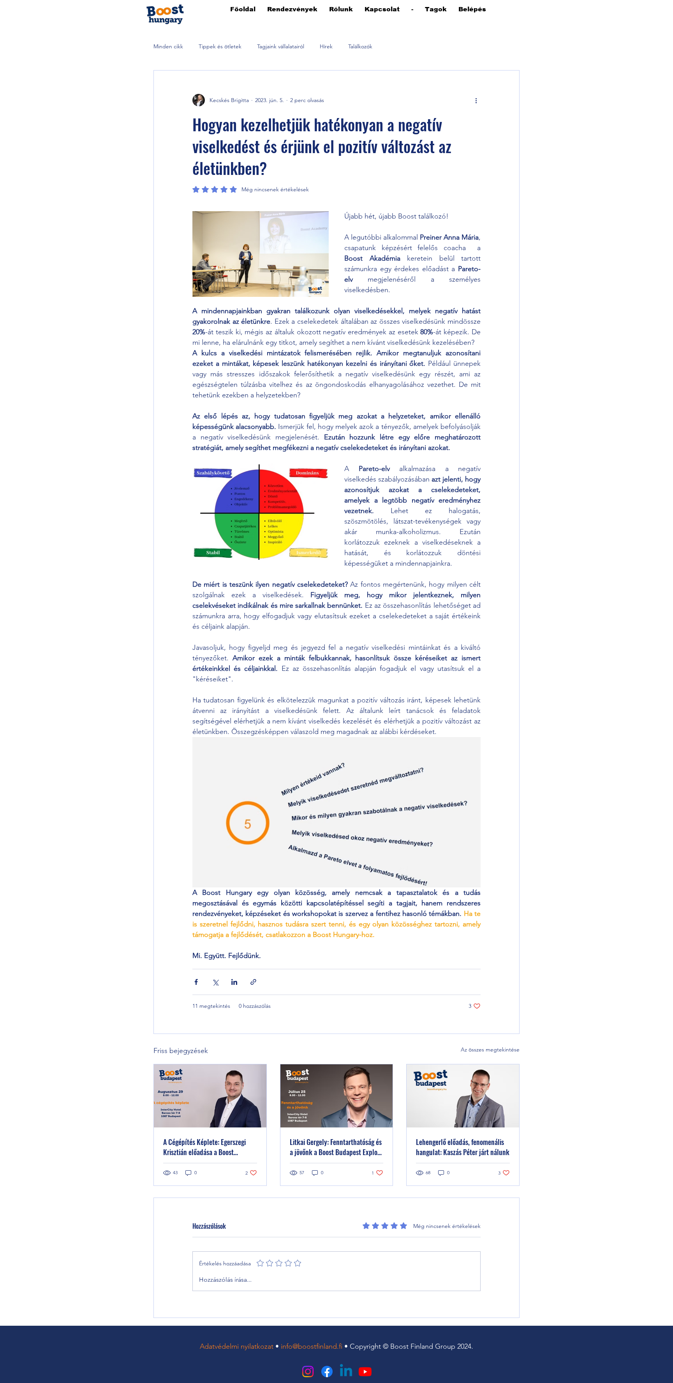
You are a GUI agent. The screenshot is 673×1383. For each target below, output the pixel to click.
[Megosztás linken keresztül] (253, 982)
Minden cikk (168, 46)
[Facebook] (327, 1371)
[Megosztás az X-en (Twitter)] (215, 982)
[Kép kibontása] (260, 254)
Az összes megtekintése (490, 1049)
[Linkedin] (346, 1371)
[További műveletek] (476, 100)
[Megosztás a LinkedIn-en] (234, 982)
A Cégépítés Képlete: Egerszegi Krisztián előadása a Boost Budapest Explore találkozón (204, 1147)
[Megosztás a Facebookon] (196, 982)
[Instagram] (307, 1371)
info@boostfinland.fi (311, 1346)
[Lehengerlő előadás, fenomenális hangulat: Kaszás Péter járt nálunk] (463, 1095)
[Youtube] (365, 1371)
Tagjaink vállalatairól (280, 46)
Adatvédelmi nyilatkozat (236, 1346)
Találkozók (360, 46)
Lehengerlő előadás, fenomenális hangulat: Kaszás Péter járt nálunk (462, 1147)
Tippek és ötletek (220, 46)
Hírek (326, 46)
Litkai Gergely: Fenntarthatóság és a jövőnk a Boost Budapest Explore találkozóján (336, 1147)
